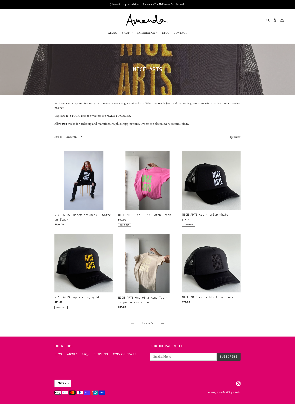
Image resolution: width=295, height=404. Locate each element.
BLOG (58, 354)
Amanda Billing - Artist (228, 392)
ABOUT (72, 354)
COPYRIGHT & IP (124, 354)
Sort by (58, 137)
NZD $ (62, 383)
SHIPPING (101, 354)
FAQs (85, 354)
